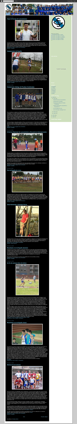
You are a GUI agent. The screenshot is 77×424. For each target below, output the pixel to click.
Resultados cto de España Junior (17, 322)
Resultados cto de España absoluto (17, 248)
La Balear (53, 93)
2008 (53, 97)
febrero (54, 111)
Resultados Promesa (11, 317)
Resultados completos (29, 409)
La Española (53, 86)
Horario (31, 412)
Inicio (24, 416)
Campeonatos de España (14, 51)
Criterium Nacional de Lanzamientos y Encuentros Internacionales (27, 132)
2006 (53, 116)
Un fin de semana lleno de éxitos (16, 263)
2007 (53, 115)
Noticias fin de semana (14, 365)
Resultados (13, 48)
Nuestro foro (53, 89)
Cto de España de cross (14, 170)
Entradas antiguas (44, 416)
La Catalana (53, 91)
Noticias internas (14, 243)
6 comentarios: (21, 242)
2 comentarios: (21, 318)
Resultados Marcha (18, 317)
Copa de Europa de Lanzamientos (17, 19)
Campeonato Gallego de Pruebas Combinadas (20, 87)
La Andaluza (53, 90)
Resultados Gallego (25, 317)
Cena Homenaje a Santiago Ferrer (17, 204)
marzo (54, 98)
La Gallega (53, 87)
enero (54, 113)
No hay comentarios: (22, 47)
